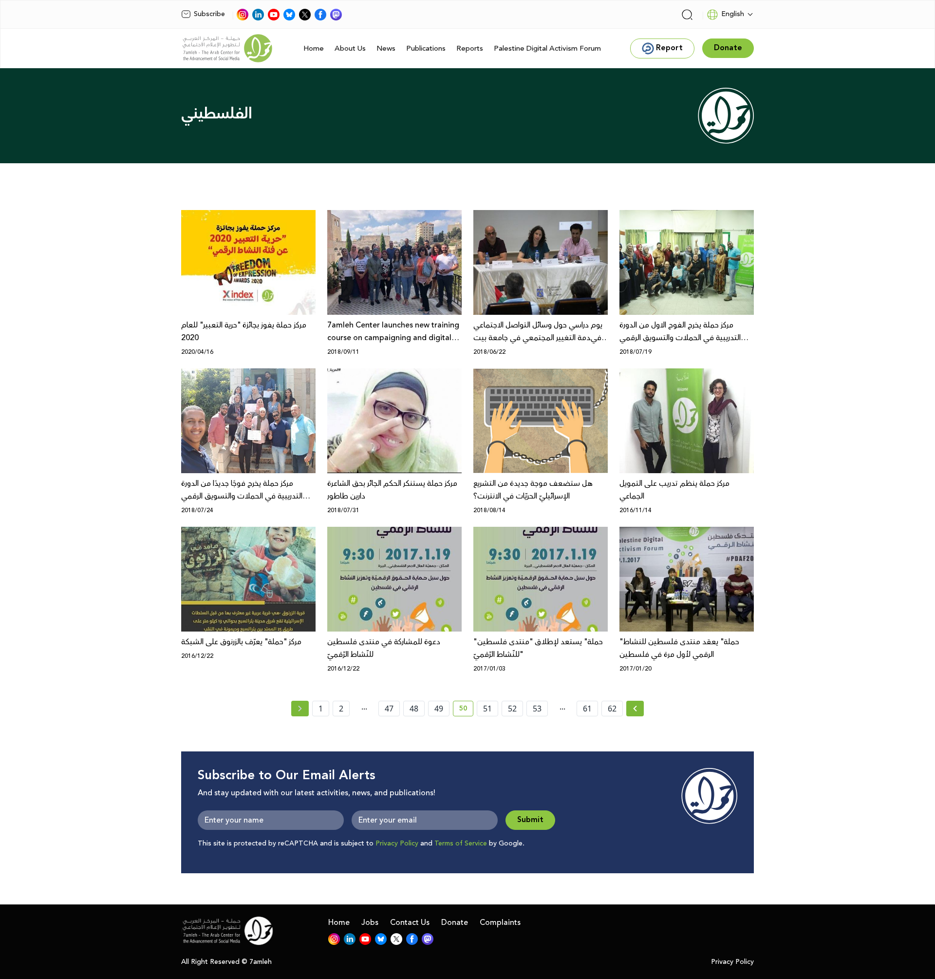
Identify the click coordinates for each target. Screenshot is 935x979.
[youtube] (274, 14)
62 (612, 708)
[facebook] (320, 14)
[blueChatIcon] (289, 14)
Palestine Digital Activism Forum (547, 48)
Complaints (500, 922)
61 (587, 708)
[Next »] (635, 708)
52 (512, 708)
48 (414, 708)
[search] (687, 14)
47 (389, 708)
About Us (350, 48)
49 (438, 708)
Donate (454, 922)
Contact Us (410, 922)
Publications (426, 48)
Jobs (369, 922)
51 (487, 708)
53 (537, 708)
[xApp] (305, 14)
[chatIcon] (336, 14)
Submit (530, 820)
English (732, 14)
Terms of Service (460, 843)
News (385, 48)
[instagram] (242, 14)
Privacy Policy (396, 843)
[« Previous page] (300, 708)
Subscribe (209, 14)
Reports (469, 48)
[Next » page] (635, 708)
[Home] (227, 48)
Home (313, 48)
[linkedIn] (258, 14)
